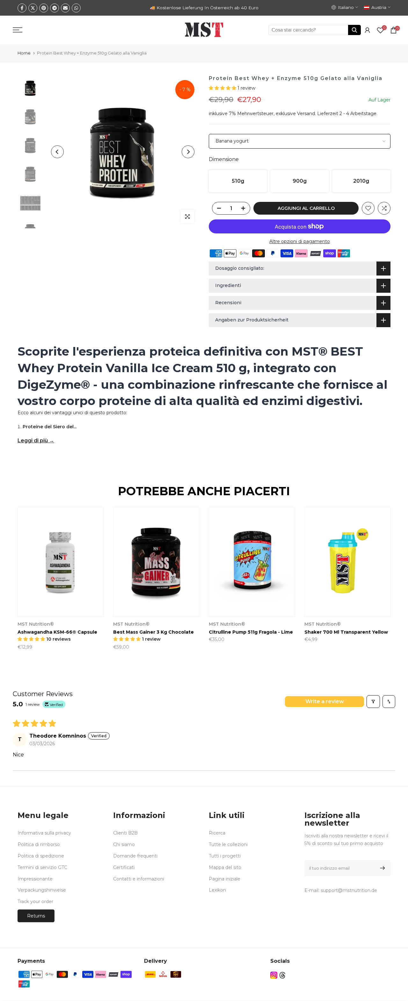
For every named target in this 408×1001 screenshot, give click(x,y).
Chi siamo (124, 844)
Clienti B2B (125, 833)
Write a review (324, 701)
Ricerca (217, 833)
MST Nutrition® (36, 624)
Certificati (124, 867)
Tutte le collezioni (228, 844)
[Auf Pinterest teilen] (43, 8)
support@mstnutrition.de (349, 890)
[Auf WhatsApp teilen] (76, 8)
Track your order (35, 901)
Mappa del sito (225, 867)
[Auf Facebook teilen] (22, 8)
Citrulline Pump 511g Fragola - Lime (251, 632)
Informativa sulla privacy (44, 833)
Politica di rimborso (39, 844)
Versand (306, 113)
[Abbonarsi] (381, 868)
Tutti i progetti (225, 856)
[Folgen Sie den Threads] (282, 975)
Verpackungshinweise (42, 890)
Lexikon (217, 890)
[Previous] (57, 151)
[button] (223, 88)
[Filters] (373, 701)
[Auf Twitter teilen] (32, 8)
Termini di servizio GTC (42, 867)
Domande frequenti (135, 856)
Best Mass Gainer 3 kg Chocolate (153, 632)
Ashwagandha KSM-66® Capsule (57, 632)
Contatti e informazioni (138, 879)
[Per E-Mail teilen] (65, 8)
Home (24, 52)
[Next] (188, 151)
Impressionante (35, 879)
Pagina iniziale (224, 879)
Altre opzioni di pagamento (299, 241)
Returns (36, 916)
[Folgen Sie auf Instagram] (273, 975)
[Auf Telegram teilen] (54, 8)
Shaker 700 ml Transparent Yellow (346, 632)
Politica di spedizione (41, 856)
